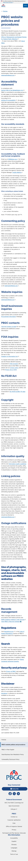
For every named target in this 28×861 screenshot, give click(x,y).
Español (14, 841)
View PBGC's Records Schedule (10, 621)
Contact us (14, 817)
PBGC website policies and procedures (13, 744)
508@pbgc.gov (12, 159)
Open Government (14, 806)
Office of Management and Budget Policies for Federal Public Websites (14, 38)
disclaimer (4, 693)
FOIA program (14, 363)
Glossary (14, 844)
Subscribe (15, 789)
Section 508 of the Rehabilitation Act (12, 90)
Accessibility (14, 838)
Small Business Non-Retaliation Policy (13, 754)
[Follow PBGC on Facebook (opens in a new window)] (10, 795)
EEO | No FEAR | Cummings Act (14, 802)
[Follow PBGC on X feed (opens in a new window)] (14, 795)
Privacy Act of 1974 (11, 369)
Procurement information (8, 316)
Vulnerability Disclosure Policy (10, 759)
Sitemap (14, 851)
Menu (25, 5)
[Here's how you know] (14, 2)
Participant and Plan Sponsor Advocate (14, 833)
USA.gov (13, 809)
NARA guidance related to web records (12, 619)
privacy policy (14, 367)
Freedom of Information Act (9, 356)
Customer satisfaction (14, 820)
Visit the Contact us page (8, 326)
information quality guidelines (17, 464)
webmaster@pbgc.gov (8, 75)
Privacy (14, 829)
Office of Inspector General (14, 826)
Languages (14, 848)
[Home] (12, 5)
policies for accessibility (8, 100)
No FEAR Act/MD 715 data (17, 391)
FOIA (14, 823)
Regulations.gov (9, 631)
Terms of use (14, 854)
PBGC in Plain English (8, 749)
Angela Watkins (16, 172)
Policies (4, 739)
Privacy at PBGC (11, 671)
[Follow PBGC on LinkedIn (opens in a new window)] (18, 795)
